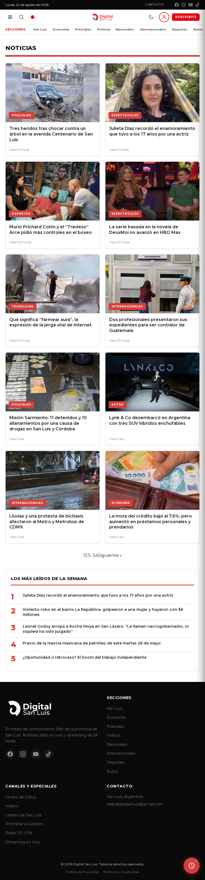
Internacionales (153, 29)
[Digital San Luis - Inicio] (102, 17)
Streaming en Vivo (22, 842)
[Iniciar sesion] (164, 17)
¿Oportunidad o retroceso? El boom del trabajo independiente (85, 657)
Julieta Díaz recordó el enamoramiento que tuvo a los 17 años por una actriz (98, 595)
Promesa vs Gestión (24, 823)
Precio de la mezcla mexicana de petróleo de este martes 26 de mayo (92, 643)
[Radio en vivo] (32, 17)
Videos (11, 806)
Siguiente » (110, 555)
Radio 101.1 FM (19, 833)
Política (103, 29)
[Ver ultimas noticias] (192, 866)
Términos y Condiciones (121, 872)
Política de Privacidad (82, 872)
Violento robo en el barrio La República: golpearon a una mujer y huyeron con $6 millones (103, 612)
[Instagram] (184, 5)
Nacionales (125, 29)
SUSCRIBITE (185, 17)
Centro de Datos (20, 797)
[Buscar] (21, 17)
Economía (61, 29)
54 (95, 555)
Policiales (83, 29)
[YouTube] (190, 5)
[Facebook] (177, 5)
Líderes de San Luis (23, 815)
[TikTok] (197, 5)
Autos (112, 771)
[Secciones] (10, 17)
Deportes (179, 29)
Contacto (154, 4)
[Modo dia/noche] (151, 17)
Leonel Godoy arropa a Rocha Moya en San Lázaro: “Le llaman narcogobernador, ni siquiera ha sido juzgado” (106, 629)
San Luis (40, 29)
